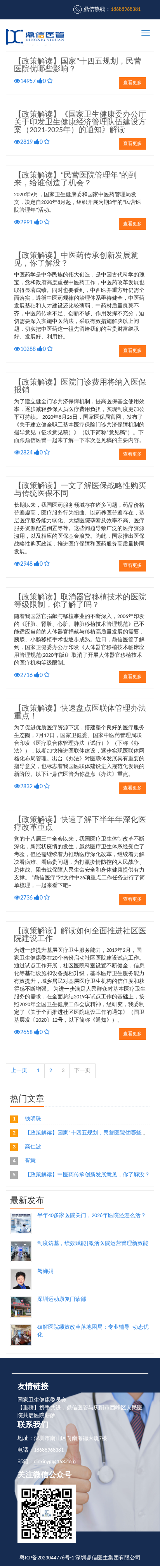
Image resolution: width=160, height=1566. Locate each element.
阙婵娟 (45, 1271)
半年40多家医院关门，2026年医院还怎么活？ (91, 1216)
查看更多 (132, 83)
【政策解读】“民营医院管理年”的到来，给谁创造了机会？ (75, 179)
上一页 (19, 1071)
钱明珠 (33, 1119)
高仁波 (33, 1147)
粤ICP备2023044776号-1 (46, 1558)
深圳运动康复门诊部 (61, 1299)
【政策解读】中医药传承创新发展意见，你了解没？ (87, 1175)
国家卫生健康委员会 (41, 1400)
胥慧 (30, 1161)
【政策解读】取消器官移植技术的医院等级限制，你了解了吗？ (80, 601)
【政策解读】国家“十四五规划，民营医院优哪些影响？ (91, 1133)
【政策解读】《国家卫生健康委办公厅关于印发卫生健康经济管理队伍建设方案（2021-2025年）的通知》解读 (80, 122)
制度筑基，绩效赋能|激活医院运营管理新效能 (92, 1244)
